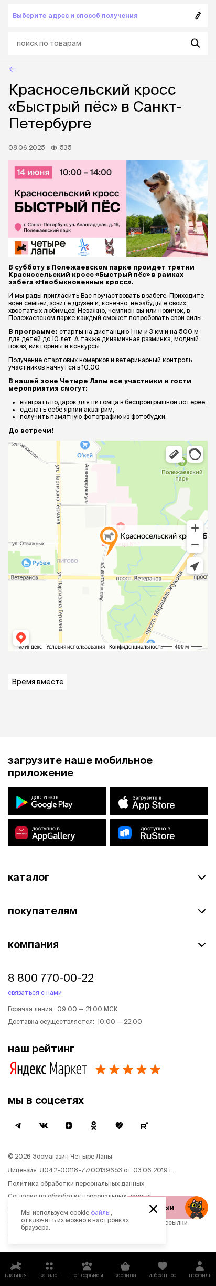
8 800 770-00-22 (51, 978)
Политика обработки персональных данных (76, 1183)
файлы (101, 1212)
